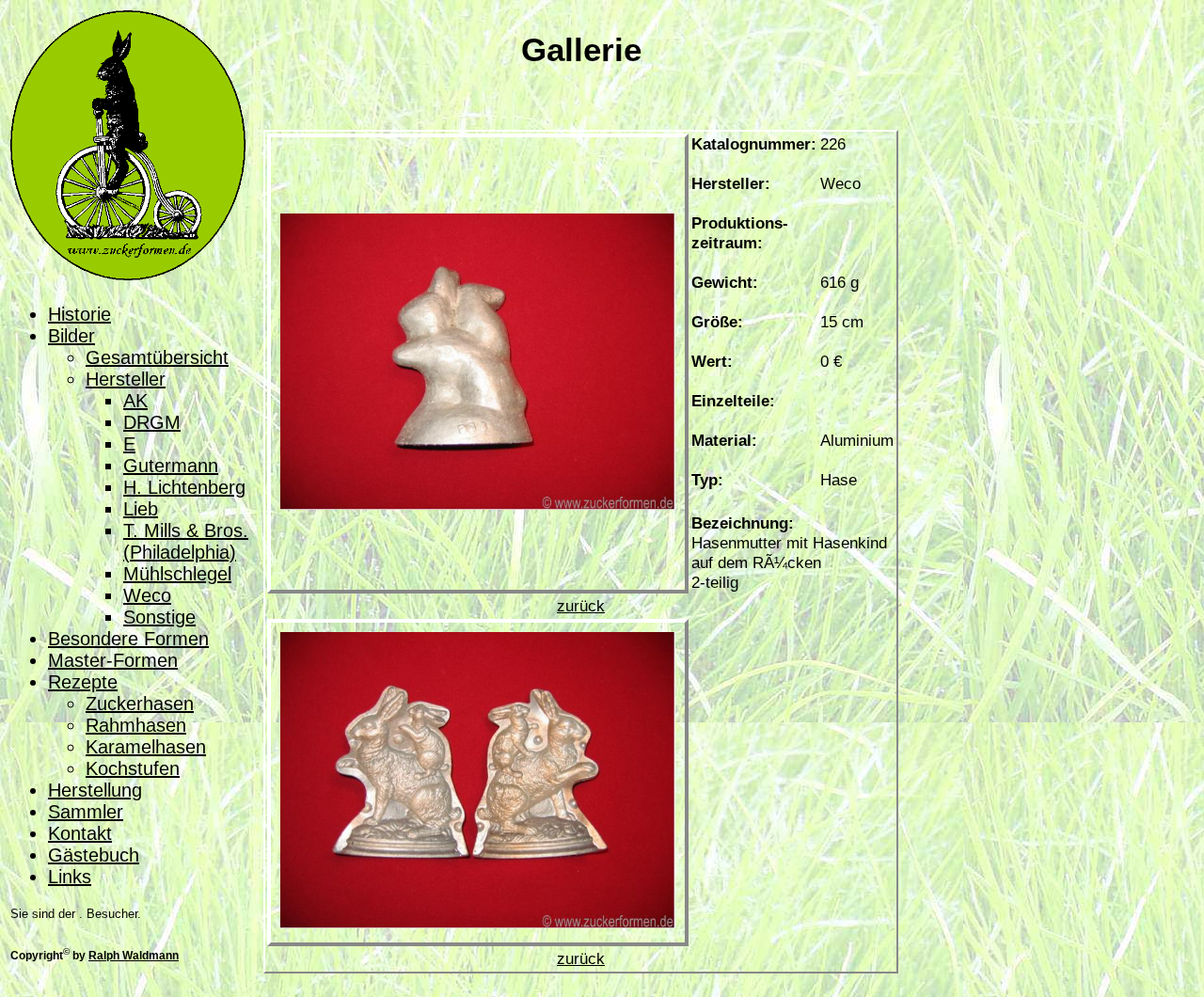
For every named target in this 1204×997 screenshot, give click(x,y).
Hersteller (126, 379)
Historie (79, 314)
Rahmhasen (136, 725)
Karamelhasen (146, 746)
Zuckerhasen (140, 703)
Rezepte (83, 682)
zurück (581, 605)
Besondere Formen (128, 638)
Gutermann (170, 465)
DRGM (152, 422)
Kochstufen (133, 768)
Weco (147, 595)
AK (135, 400)
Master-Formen (113, 660)
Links (69, 876)
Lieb (140, 508)
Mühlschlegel (177, 573)
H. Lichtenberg (184, 487)
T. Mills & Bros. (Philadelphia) (185, 541)
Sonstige (159, 617)
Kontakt (80, 833)
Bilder (71, 335)
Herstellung (95, 790)
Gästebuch (93, 855)
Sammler (85, 811)
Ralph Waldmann (133, 955)
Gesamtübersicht (157, 357)
